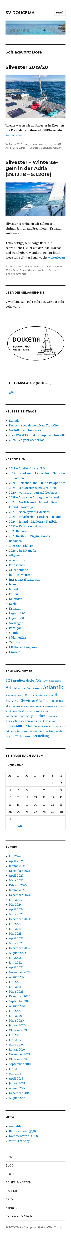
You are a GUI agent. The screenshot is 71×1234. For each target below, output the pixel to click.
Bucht (34, 695)
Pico (14, 711)
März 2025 (16, 880)
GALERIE (12, 1191)
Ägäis (27, 736)
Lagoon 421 (54, 144)
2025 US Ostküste (21, 545)
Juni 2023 (15, 928)
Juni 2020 (15, 1015)
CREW (10, 1199)
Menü (60, 12)
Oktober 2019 (18, 1030)
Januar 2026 (17, 866)
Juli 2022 (15, 957)
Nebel (8, 711)
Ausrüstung (17, 560)
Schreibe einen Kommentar (45, 147)
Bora (15, 147)
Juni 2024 (15, 899)
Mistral (57, 706)
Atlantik (53, 687)
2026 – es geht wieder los (26, 440)
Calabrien (42, 695)
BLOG (10, 1165)
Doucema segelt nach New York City (34, 425)
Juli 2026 (15, 856)
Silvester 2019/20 (27, 67)
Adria (8, 147)
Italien (13, 594)
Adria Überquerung (30, 688)
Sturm (21, 726)
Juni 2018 (15, 1069)
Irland (13, 584)
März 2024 (16, 914)
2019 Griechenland (52, 681)
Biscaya (20, 695)
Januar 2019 (17, 1049)
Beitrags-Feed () (22, 1131)
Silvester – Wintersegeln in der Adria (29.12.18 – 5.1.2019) (32, 168)
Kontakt (11, 1207)
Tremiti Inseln (58, 726)
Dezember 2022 (19, 948)
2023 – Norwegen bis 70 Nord (29, 512)
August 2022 (17, 953)
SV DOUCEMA (20, 12)
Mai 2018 (15, 1073)
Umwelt (14, 652)
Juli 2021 (14, 982)
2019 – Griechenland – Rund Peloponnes (37, 483)
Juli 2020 (15, 1011)
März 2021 (16, 991)
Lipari (32, 706)
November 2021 (19, 972)
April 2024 (16, 909)
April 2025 (16, 875)
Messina (49, 706)
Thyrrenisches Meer (39, 726)
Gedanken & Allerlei (19, 1216)
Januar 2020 (17, 1025)
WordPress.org (19, 1141)
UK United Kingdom (23, 647)
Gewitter (28, 700)
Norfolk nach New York (25, 430)
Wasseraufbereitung (42, 731)
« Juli (18, 826)
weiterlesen (14, 135)
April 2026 (16, 861)
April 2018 (16, 1078)
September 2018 (20, 1064)
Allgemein (31, 144)
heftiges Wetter (32, 266)
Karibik (14, 603)
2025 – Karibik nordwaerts (27, 526)
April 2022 (16, 967)
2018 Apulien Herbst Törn (25, 680)
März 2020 (16, 1020)
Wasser (25, 731)
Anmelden (16, 1126)
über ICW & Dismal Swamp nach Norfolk (37, 435)
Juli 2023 (15, 924)
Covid (52, 695)
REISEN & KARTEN (18, 1182)
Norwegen (16, 623)
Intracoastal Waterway (24, 579)
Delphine (10, 701)
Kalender (15, 599)
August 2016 (17, 1098)
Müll (63, 706)
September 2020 (20, 1001)
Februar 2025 (18, 885)
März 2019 (16, 1044)
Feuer (22, 270)
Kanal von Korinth (21, 706)
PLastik (21, 711)
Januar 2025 (17, 890)
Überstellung (40, 736)
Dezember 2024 (19, 895)
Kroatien (42, 144)
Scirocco (35, 711)
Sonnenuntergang (17, 716)
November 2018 (19, 1054)
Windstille (60, 731)
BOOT (10, 1174)
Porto (28, 711)
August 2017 (17, 1088)
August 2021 (17, 977)
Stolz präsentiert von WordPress (42, 1227)
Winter (22, 147)
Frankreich (17, 565)
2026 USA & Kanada (22, 550)
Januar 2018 (17, 1083)
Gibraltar (43, 701)
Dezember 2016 (19, 1093)
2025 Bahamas (19, 531)
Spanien (14, 632)
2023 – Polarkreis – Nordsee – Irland (35, 516)
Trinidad (15, 642)
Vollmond (10, 731)
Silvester (32, 270)
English (11, 392)
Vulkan (18, 731)
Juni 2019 (15, 1040)
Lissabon (40, 706)
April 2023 (16, 938)
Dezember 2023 (19, 919)
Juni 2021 (15, 986)
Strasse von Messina (28, 721)
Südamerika (17, 637)
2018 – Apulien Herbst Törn (28, 468)
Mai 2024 (15, 904)
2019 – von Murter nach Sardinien (32, 487)
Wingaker (10, 736)
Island (13, 589)
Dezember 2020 (20, 996)
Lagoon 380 (17, 613)
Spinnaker (37, 716)
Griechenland (18, 570)
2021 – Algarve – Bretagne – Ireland (34, 497)
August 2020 (17, 1006)
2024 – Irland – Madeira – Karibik (33, 521)
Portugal (15, 628)
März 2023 (16, 943)
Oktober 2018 (18, 1059)
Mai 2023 (15, 933)
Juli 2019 (14, 1035)
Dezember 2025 (19, 870)
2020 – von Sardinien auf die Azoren (34, 492)
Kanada (14, 420)
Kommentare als (23, 1136)
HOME (10, 1157)
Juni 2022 (15, 962)
